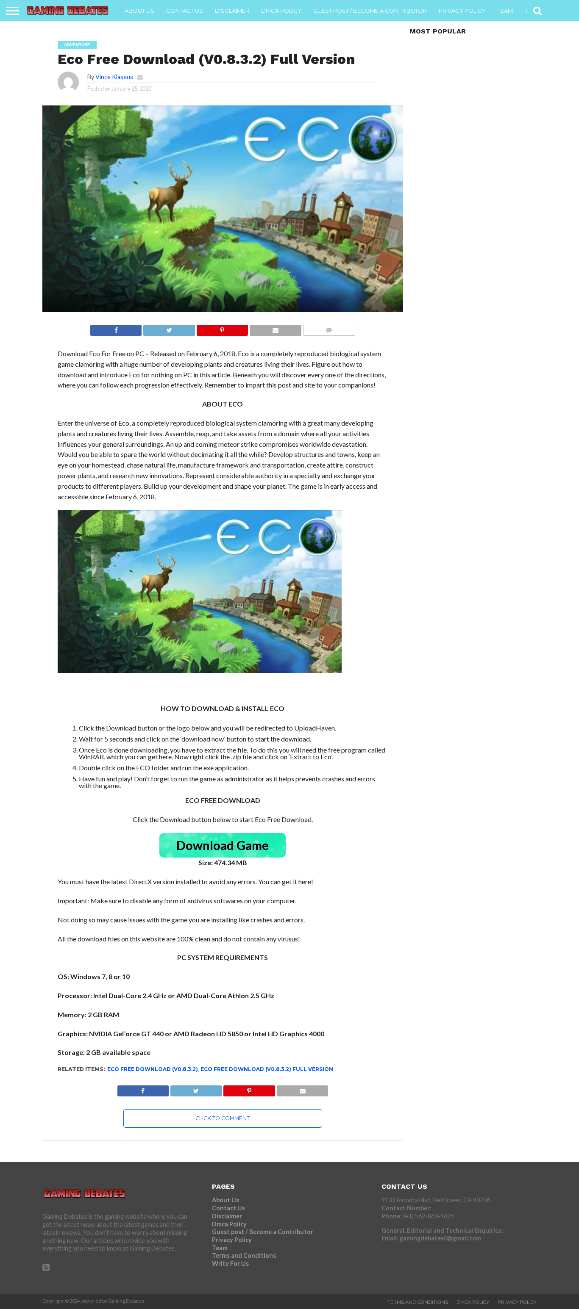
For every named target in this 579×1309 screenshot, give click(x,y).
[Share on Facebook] (116, 328)
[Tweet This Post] (169, 328)
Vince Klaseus (114, 76)
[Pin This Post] (222, 328)
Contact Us (184, 10)
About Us (139, 10)
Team (505, 10)
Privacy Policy (462, 10)
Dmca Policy (281, 10)
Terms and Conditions (244, 1255)
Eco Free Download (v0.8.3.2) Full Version (266, 1069)
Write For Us (230, 1263)
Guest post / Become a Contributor (370, 10)
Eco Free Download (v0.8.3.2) (152, 1069)
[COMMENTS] (329, 328)
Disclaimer (232, 10)
